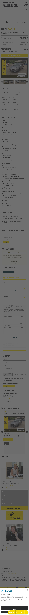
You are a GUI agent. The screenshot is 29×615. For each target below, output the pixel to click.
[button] (11, 612)
